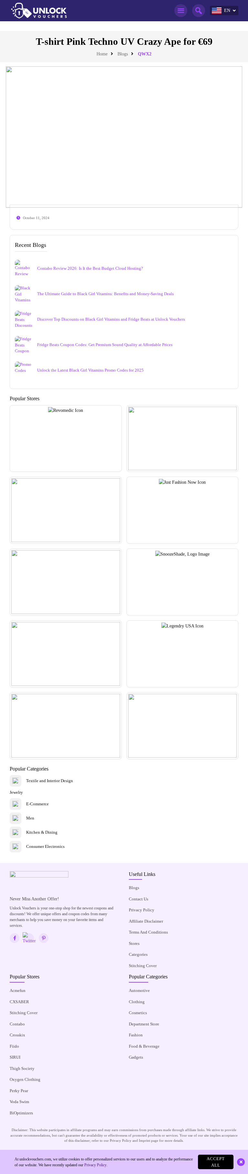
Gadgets (136, 1057)
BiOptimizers (21, 1113)
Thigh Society (22, 1068)
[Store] (66, 438)
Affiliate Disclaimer (146, 921)
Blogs (123, 54)
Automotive (139, 990)
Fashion (136, 1035)
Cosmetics (138, 1012)
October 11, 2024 (36, 218)
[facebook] (14, 938)
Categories (138, 954)
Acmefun (18, 990)
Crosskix (17, 1035)
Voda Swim (19, 1101)
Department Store (144, 1024)
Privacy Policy (141, 909)
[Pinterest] (43, 938)
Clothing (137, 1001)
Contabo (17, 1024)
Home (102, 54)
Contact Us (138, 899)
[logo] (39, 11)
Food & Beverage (144, 1046)
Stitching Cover (143, 965)
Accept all (216, 1162)
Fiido (14, 1046)
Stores (134, 943)
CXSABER (19, 1001)
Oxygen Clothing (25, 1079)
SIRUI (15, 1057)
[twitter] (29, 938)
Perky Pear (19, 1090)
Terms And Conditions (148, 932)
